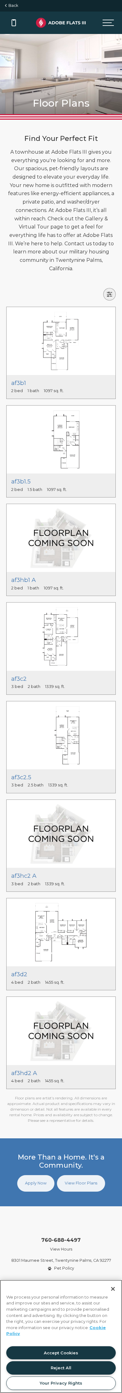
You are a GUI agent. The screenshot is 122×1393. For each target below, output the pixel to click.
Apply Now (36, 1183)
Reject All (61, 1367)
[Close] (113, 1289)
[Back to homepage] (61, 23)
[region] (61, 1336)
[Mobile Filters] (109, 294)
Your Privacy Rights (61, 1383)
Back (12, 5)
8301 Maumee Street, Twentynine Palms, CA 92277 (61, 1260)
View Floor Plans (81, 1183)
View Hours (61, 1249)
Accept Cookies (61, 1352)
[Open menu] (108, 23)
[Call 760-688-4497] (14, 23)
